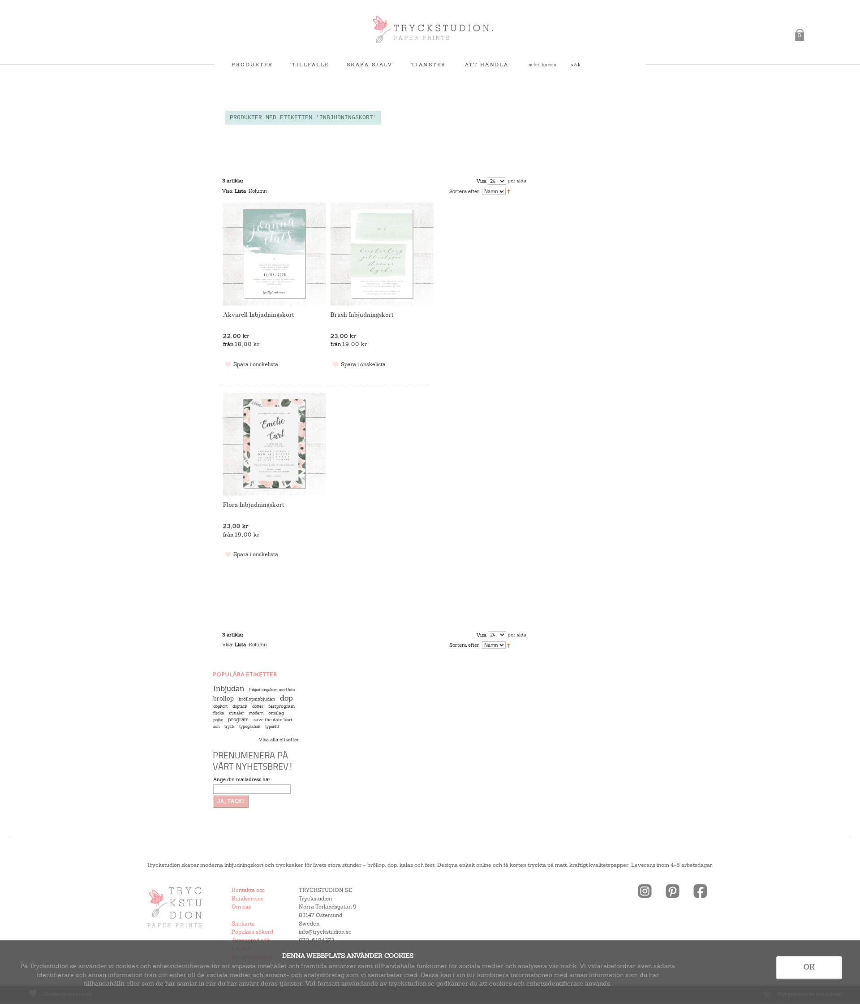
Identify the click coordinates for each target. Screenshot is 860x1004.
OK (809, 967)
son (216, 726)
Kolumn (258, 191)
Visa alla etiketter (279, 739)
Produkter (252, 64)
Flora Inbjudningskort (253, 505)
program (238, 719)
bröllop (223, 698)
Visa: (227, 191)
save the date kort (273, 720)
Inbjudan (228, 688)
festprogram (281, 706)
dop (286, 698)
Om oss (241, 906)
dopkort (220, 706)
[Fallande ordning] (508, 191)
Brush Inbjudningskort (362, 315)
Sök (576, 64)
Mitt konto (543, 64)
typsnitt (272, 726)
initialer (236, 713)
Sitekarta (243, 923)
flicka (218, 713)
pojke (218, 720)
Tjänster (428, 64)
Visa (481, 181)
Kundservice (248, 898)
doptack (239, 706)
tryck (229, 726)
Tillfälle (310, 64)
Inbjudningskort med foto (272, 689)
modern (256, 713)
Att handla (487, 64)
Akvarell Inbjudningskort (258, 315)
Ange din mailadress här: (242, 779)
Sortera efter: (465, 191)
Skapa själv (370, 64)
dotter (257, 706)
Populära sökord (252, 931)
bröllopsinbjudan (257, 699)
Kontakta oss (248, 890)
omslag (276, 713)
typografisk (249, 726)
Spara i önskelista (255, 364)
